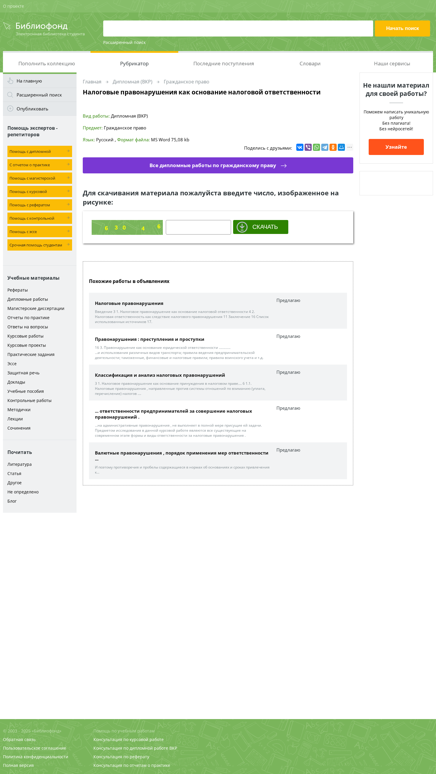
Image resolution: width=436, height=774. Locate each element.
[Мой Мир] (341, 147)
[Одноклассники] (333, 147)
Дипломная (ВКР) (132, 81)
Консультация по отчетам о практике (131, 765)
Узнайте (396, 146)
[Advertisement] (40, 609)
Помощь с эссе (23, 231)
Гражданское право (186, 81)
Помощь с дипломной (30, 151)
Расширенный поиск (124, 42)
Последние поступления (223, 63)
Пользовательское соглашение (34, 748)
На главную (29, 81)
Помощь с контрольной (31, 218)
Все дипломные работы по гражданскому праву (212, 165)
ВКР (173, 748)
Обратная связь (19, 739)
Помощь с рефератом (29, 205)
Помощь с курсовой (28, 191)
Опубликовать (32, 109)
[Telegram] (324, 147)
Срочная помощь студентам (35, 245)
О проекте (13, 6)
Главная (92, 81)
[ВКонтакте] (299, 147)
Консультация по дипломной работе (130, 748)
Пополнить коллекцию (46, 63)
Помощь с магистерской (32, 178)
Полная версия (18, 765)
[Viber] (308, 147)
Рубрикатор (134, 63)
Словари (310, 63)
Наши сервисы (392, 63)
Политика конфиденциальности (35, 756)
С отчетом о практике (29, 164)
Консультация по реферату (121, 756)
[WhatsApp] (316, 147)
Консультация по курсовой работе (128, 739)
